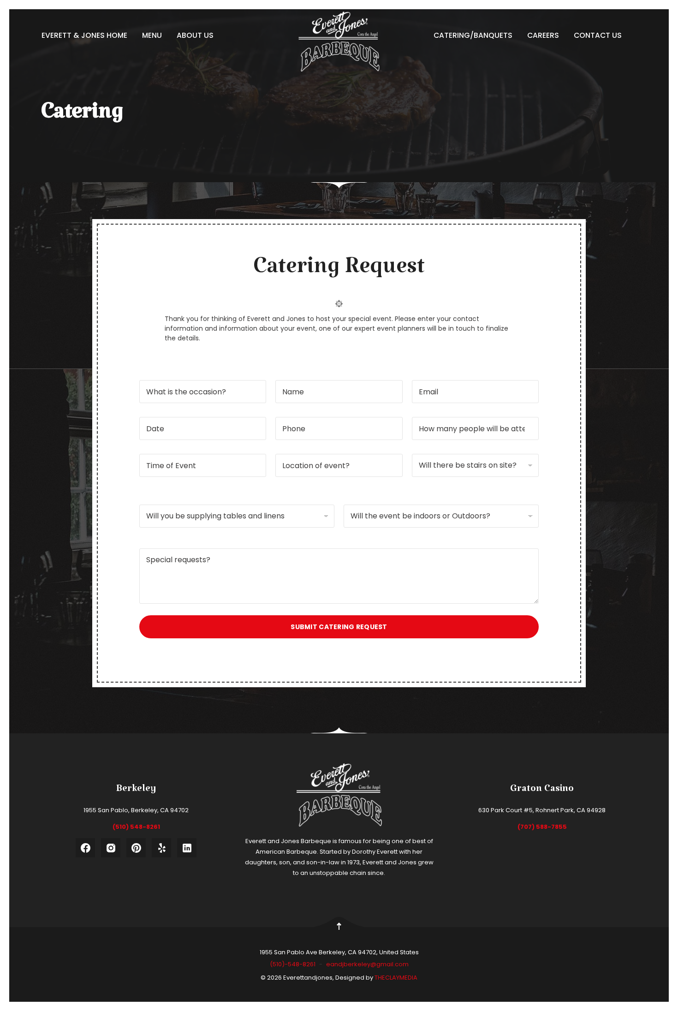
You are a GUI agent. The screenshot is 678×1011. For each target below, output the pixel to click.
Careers (543, 35)
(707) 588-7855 (542, 826)
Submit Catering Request (339, 626)
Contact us (598, 35)
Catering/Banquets (473, 35)
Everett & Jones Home (84, 35)
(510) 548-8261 (136, 826)
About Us (195, 35)
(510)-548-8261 (293, 964)
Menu (152, 35)
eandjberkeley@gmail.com (367, 964)
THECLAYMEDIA (396, 977)
